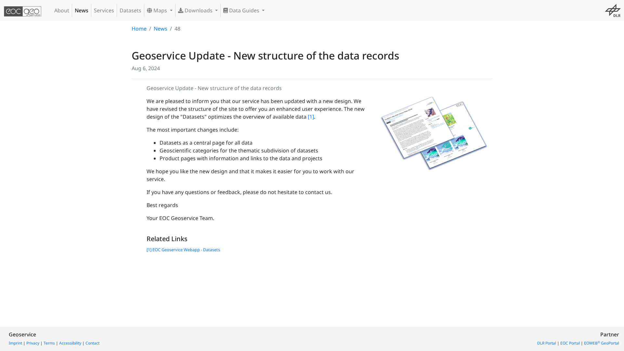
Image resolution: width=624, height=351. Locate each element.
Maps (160, 10)
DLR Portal (546, 343)
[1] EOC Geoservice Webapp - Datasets (183, 250)
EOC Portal (570, 343)
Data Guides (244, 10)
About (61, 10)
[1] (311, 116)
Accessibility (70, 343)
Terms (49, 343)
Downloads (198, 10)
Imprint (15, 343)
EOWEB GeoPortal (601, 343)
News (81, 10)
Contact (92, 343)
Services (104, 10)
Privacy (32, 343)
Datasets (130, 10)
